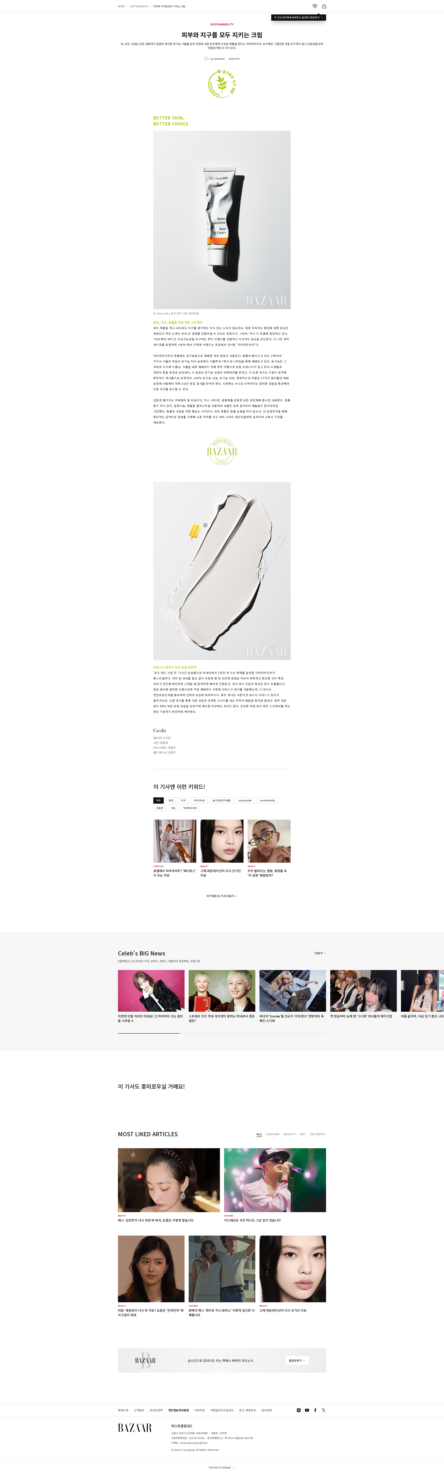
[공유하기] (324, 6)
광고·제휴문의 (247, 1410)
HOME (121, 6)
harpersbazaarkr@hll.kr (194, 1443)
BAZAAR (219, 58)
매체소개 (123, 1410)
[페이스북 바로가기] (315, 1410)
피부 (158, 800)
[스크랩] (315, 6)
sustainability (267, 800)
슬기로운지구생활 (221, 800)
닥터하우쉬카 (190, 808)
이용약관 (199, 1410)
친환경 (159, 808)
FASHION (272, 1134)
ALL (259, 1134)
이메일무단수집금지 (222, 1410)
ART (303, 1134)
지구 (183, 800)
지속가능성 (199, 800)
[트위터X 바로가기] (323, 1410)
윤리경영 (267, 1410)
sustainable (245, 800)
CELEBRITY (318, 1134)
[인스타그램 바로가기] (298, 1410)
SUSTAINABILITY (139, 6)
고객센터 (139, 1410)
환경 (171, 800)
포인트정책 (156, 1410)
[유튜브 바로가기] (307, 1410)
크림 (173, 808)
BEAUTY (290, 1134)
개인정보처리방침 (178, 1410)
